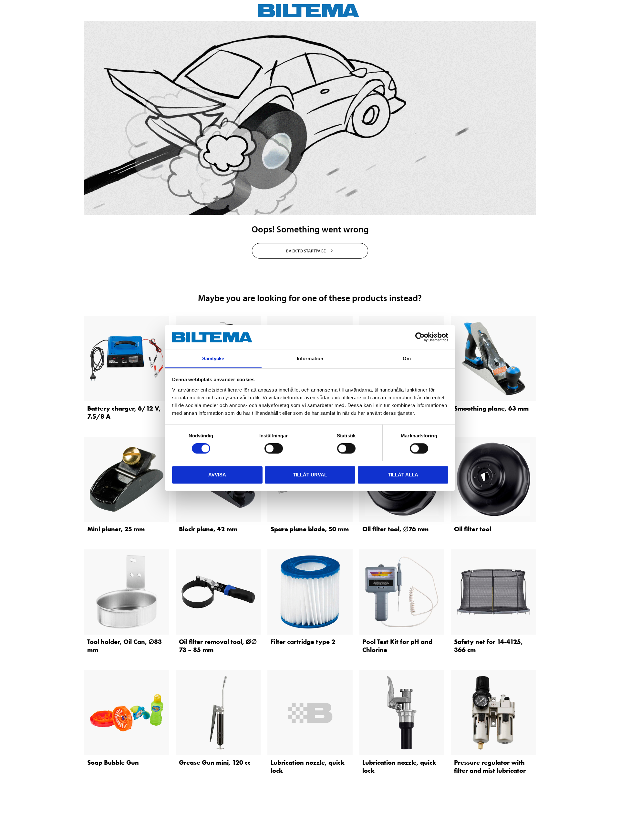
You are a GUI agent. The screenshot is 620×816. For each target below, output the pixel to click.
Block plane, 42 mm (208, 529)
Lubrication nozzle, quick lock (308, 766)
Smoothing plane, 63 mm (491, 408)
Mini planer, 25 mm (116, 529)
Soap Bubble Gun (113, 762)
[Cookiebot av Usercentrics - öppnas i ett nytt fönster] (420, 337)
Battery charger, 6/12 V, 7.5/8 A (124, 412)
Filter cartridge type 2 (303, 642)
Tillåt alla (403, 474)
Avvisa (217, 474)
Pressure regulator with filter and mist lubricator (490, 766)
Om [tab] (407, 358)
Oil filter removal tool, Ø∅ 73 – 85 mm (218, 646)
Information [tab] (310, 358)
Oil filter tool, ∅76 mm (395, 529)
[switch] (273, 448)
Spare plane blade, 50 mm (310, 529)
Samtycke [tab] (213, 358)
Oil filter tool (472, 529)
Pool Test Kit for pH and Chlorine (397, 646)
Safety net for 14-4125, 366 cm (488, 646)
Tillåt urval (310, 474)
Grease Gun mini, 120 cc (215, 762)
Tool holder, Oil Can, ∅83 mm (124, 646)
